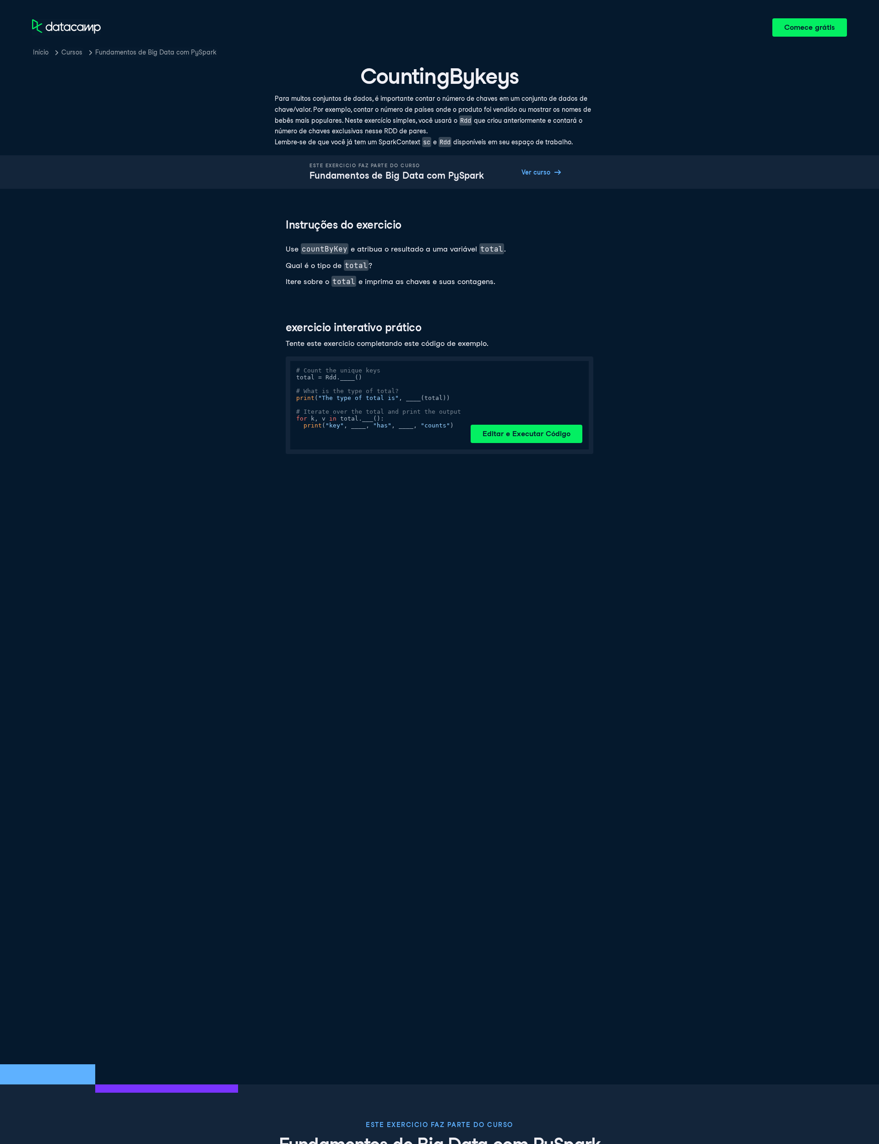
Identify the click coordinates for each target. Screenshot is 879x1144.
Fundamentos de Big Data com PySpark (156, 52)
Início (41, 52)
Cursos (71, 52)
